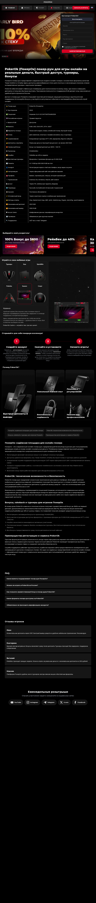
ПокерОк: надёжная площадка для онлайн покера (25, 430)
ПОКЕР (41, 8)
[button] (2, 56)
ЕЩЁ (70, 8)
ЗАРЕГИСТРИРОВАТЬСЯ (77, 51)
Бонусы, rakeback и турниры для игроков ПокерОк (25, 435)
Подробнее (11, 246)
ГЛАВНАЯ (11, 8)
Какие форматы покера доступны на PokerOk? (25, 598)
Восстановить (77, 19)
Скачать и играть (81, 8)
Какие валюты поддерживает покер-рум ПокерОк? (27, 579)
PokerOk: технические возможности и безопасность (64, 430)
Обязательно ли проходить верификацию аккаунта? (28, 605)
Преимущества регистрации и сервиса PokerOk (62, 435)
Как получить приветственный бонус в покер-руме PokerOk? (31, 592)
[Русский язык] (92, 7)
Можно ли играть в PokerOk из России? (22, 585)
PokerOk (56, 8)
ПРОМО (27, 8)
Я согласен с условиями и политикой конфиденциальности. (74, 47)
